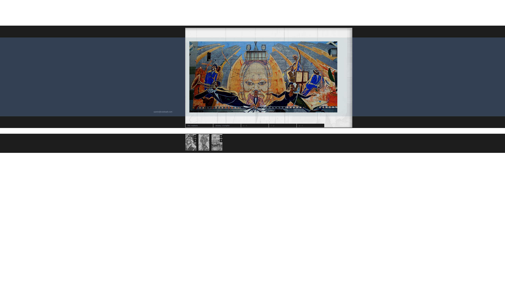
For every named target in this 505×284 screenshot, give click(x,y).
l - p (272, 125)
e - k (245, 125)
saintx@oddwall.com (163, 112)
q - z (301, 125)
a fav (157, 56)
